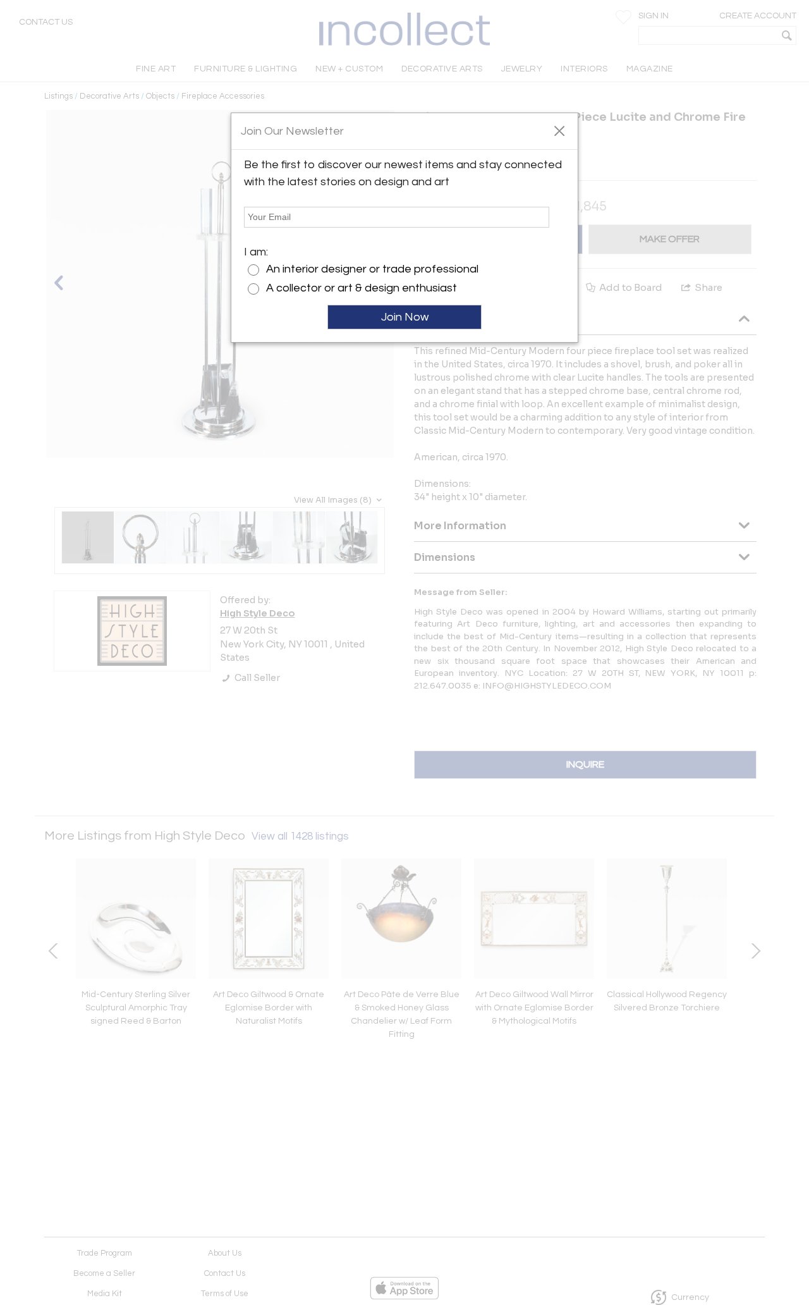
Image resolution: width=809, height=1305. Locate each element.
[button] (559, 130)
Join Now (405, 317)
